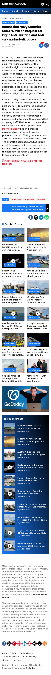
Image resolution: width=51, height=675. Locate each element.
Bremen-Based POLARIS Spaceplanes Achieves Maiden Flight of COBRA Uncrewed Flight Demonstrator (13, 247)
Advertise (26, 653)
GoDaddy (30, 668)
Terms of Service (10, 656)
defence (17, 199)
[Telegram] (41, 217)
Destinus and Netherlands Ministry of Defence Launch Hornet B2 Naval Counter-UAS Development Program (12, 274)
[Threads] (34, 643)
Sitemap (6, 660)
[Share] (46, 45)
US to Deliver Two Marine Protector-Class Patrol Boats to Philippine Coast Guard (37, 300)
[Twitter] (36, 217)
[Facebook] (30, 217)
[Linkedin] (24, 643)
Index (14, 653)
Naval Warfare (21, 22)
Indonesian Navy (11, 128)
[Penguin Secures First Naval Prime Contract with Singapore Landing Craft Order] (38, 261)
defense (30, 199)
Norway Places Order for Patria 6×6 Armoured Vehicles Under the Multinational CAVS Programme (29, 492)
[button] (42, 4)
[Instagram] (19, 643)
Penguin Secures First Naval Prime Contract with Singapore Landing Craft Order (37, 274)
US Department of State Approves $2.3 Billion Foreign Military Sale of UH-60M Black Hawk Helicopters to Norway (37, 326)
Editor (4, 44)
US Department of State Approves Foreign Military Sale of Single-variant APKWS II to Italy (12, 379)
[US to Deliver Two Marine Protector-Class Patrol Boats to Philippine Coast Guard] (38, 287)
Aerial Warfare (8, 22)
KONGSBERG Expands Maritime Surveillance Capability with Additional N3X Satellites (37, 352)
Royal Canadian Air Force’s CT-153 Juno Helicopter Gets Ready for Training (12, 326)
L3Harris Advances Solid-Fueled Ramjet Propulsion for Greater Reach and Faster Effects (37, 247)
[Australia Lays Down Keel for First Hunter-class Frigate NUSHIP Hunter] (13, 340)
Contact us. (29, 631)
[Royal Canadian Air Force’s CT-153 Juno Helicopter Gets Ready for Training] (13, 314)
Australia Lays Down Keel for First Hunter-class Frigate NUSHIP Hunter (12, 352)
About (5, 653)
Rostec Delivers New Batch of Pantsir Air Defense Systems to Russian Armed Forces (13, 300)
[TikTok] (39, 643)
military (42, 199)
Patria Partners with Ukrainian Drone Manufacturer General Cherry (36, 379)
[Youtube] (29, 643)
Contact (18, 660)
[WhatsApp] (46, 217)
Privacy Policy (29, 656)
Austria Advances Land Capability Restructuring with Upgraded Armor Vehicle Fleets (31, 453)
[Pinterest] (14, 643)
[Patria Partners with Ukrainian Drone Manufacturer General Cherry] (38, 366)
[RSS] (44, 643)
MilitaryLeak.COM (14, 4)
